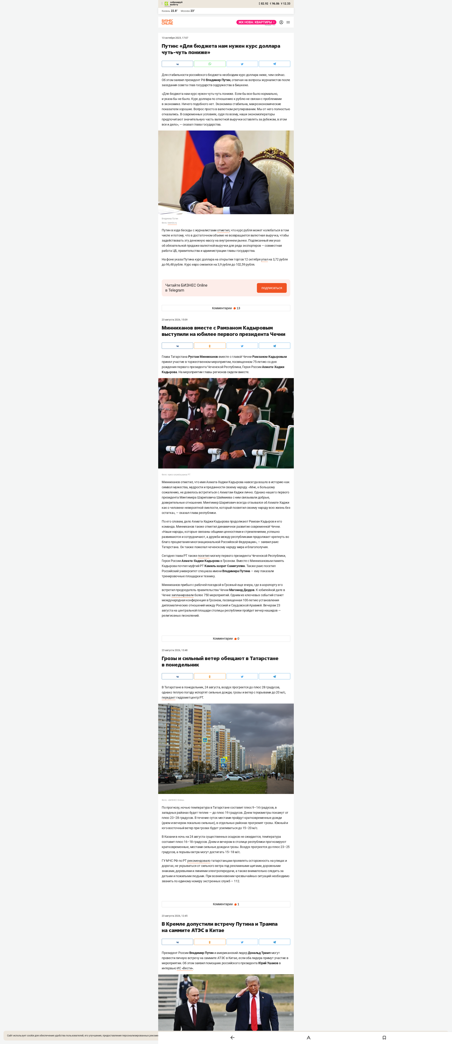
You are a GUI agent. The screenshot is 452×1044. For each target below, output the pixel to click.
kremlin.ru (172, 223)
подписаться (271, 288)
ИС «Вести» (185, 968)
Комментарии (226, 308)
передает (169, 697)
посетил (204, 555)
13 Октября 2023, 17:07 (175, 37)
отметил (223, 230)
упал (264, 259)
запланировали (182, 595)
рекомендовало (198, 860)
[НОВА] (255, 22)
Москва (185, 11)
